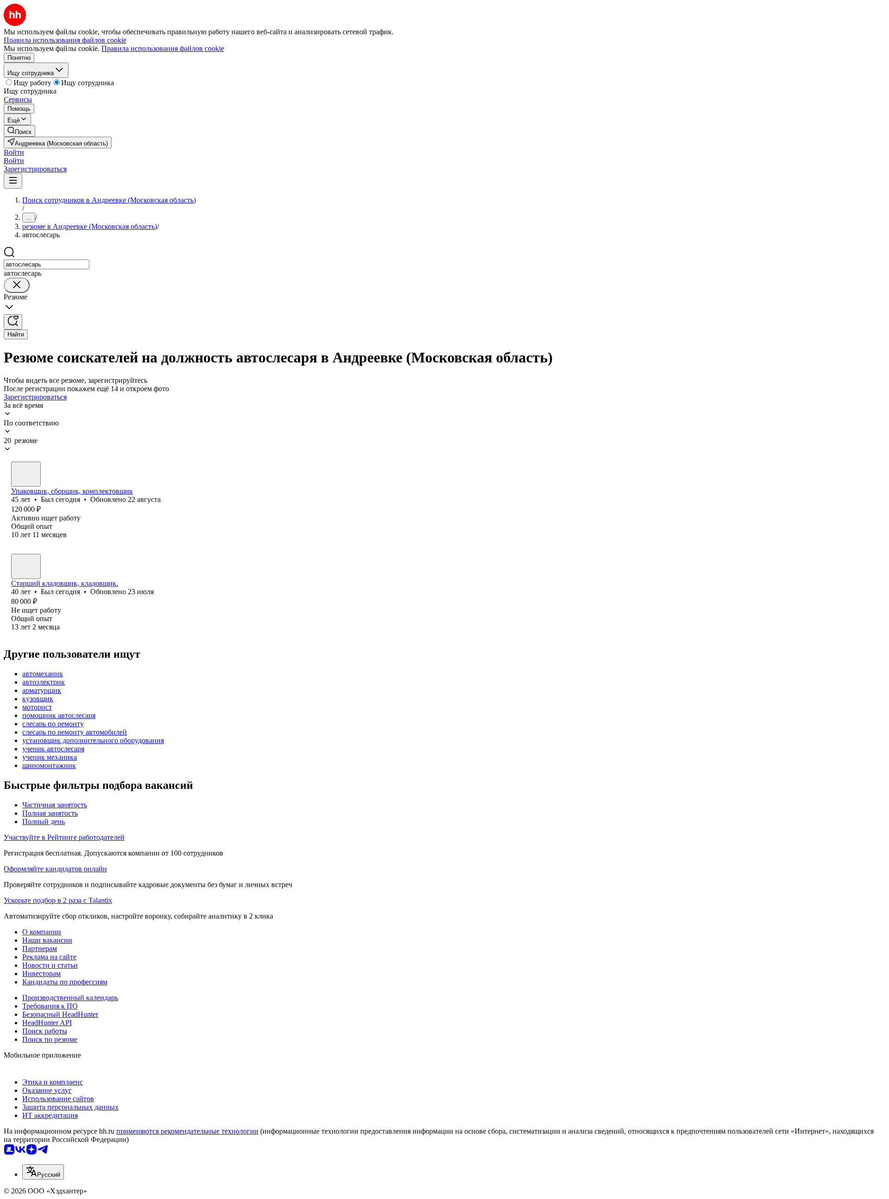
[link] (19, 131)
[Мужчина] (26, 474)
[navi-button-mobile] (13, 181)
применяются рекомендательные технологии (187, 1131)
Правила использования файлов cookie (162, 48)
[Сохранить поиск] (13, 322)
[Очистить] (17, 285)
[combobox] (46, 264)
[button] (14, 152)
